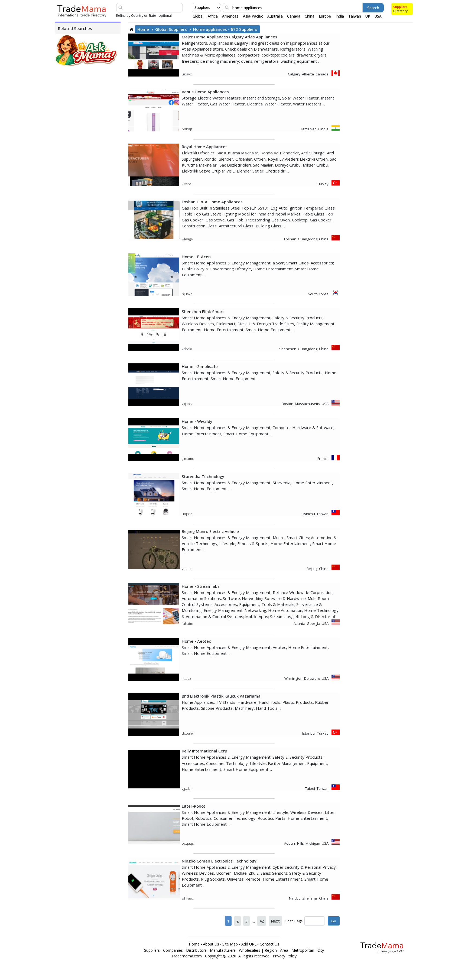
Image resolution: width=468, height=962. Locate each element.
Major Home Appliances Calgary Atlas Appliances (229, 36)
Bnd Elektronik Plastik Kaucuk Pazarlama (221, 696)
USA (378, 16)
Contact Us (269, 944)
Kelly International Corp (204, 751)
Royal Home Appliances (204, 146)
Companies (173, 950)
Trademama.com (186, 956)
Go (333, 920)
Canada (293, 16)
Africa (213, 16)
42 (261, 921)
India (340, 16)
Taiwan (354, 16)
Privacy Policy (285, 956)
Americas (230, 16)
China (309, 16)
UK (367, 16)
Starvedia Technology (203, 476)
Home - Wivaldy (197, 421)
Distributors (196, 950)
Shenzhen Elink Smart (203, 311)
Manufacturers (223, 950)
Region (271, 950)
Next (275, 921)
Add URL (248, 944)
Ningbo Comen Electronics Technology (219, 861)
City (320, 950)
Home (143, 29)
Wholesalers (249, 950)
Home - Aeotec (196, 641)
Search (373, 7)
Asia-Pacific (253, 16)
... (253, 921)
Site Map (230, 944)
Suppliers (400, 7)
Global (198, 16)
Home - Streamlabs (201, 586)
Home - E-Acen (196, 256)
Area (284, 950)
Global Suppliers (171, 29)
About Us (211, 944)
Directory (400, 11)
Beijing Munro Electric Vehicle (210, 531)
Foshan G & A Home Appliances (212, 201)
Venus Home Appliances (205, 91)
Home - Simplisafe (200, 366)
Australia (275, 16)
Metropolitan (302, 950)
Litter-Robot (193, 806)
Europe (325, 16)
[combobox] (195, 7)
